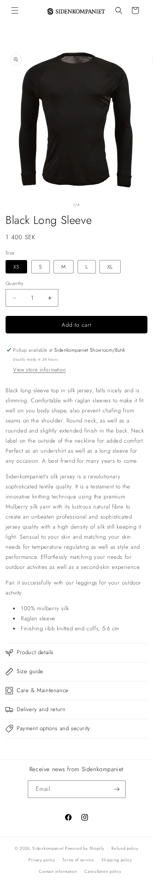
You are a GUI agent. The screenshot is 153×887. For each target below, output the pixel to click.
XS (16, 266)
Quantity (14, 283)
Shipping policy (116, 860)
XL (110, 266)
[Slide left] (60, 204)
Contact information (58, 871)
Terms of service (78, 860)
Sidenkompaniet (48, 848)
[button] (15, 10)
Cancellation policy (102, 871)
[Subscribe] (117, 789)
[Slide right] (93, 204)
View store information (39, 369)
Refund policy (124, 848)
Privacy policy (41, 860)
